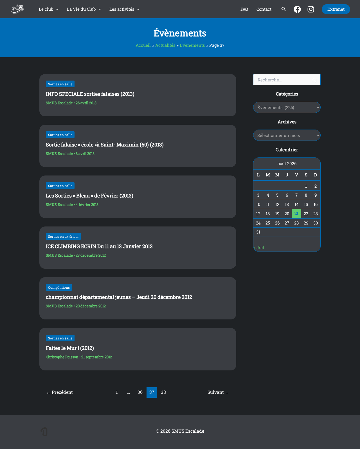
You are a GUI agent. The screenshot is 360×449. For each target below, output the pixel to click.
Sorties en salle (60, 84)
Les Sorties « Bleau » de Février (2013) (89, 195)
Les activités (121, 9)
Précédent (59, 392)
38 (163, 392)
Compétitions (59, 287)
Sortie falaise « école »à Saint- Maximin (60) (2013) (105, 144)
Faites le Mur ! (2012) (70, 347)
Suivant (219, 392)
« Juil (258, 247)
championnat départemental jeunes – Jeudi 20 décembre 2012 (119, 297)
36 (140, 392)
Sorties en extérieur (63, 236)
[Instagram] (310, 9)
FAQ (244, 9)
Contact (263, 9)
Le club (46, 9)
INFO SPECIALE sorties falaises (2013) (90, 93)
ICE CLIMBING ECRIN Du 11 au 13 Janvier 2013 (99, 246)
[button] (55, 9)
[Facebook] (297, 9)
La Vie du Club (81, 9)
